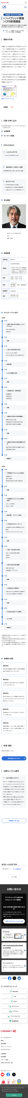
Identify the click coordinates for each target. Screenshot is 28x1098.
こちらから (13, 291)
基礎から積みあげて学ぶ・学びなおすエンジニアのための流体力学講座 (13, 79)
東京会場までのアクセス (14, 758)
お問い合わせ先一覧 (7, 1063)
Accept (14, 1095)
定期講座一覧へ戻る (14, 821)
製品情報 (3, 1043)
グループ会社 (4, 1060)
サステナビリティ (5, 1049)
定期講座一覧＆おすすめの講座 (17, 30)
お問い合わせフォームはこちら (14, 921)
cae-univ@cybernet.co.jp (14, 907)
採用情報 (3, 1057)
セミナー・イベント (6, 1046)
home (6, 30)
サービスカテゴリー (6, 1037)
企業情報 (3, 1054)
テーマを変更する (17, 869)
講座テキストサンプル (6, 98)
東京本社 (23, 285)
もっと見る (14, 877)
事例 (2, 1040)
